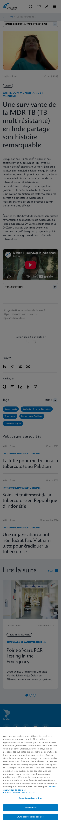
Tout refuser (31, 808)
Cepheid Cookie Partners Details (19, 793)
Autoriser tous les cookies (30, 817)
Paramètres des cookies (30, 798)
